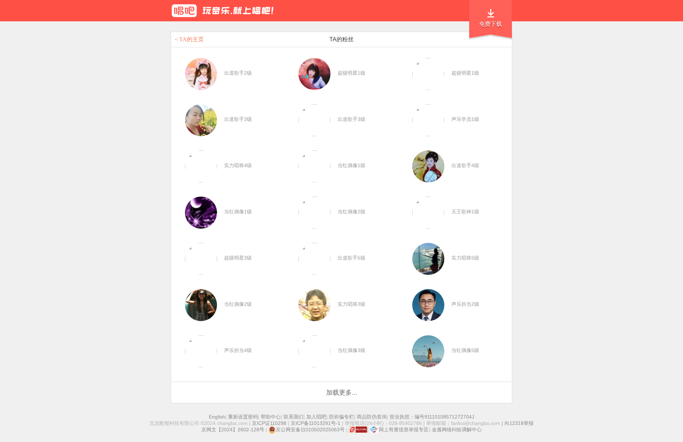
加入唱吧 (316, 417)
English (217, 417)
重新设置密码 (243, 417)
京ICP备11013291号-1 (315, 423)
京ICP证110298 (269, 423)
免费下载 (490, 24)
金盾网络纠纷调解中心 (457, 429)
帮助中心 (271, 417)
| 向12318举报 (517, 423)
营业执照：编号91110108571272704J (432, 417)
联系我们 (293, 417)
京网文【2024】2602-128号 (232, 429)
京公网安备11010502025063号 (310, 429)
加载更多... (341, 392)
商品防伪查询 (372, 417)
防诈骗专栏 (341, 417)
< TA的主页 (189, 39)
